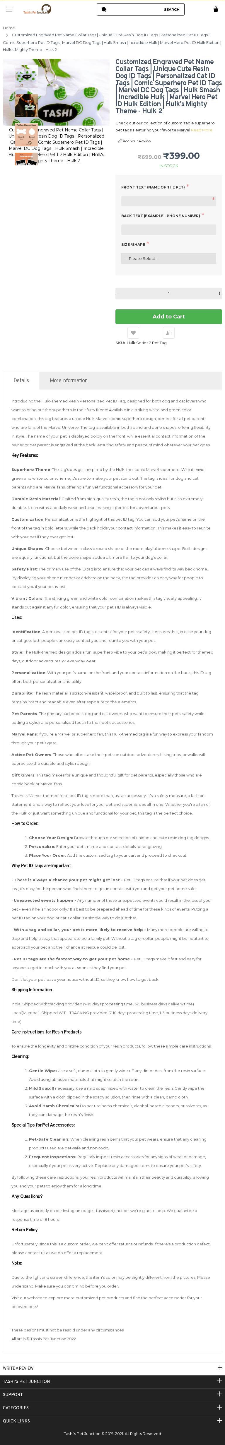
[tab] (21, 381)
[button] (26, 76)
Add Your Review (137, 141)
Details (21, 381)
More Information (68, 381)
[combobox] (135, 9)
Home (9, 27)
